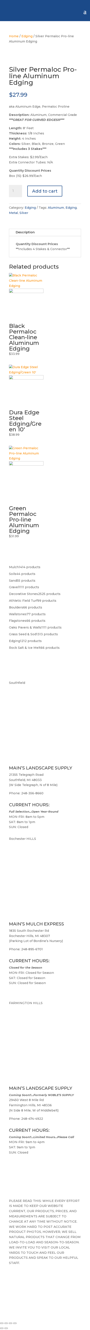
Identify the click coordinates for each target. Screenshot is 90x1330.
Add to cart (44, 191)
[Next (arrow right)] (6, 1328)
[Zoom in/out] (1, 1323)
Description (25, 232)
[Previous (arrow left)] (1, 1328)
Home (14, 36)
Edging (27, 36)
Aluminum (56, 208)
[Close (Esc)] (15, 1323)
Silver (23, 213)
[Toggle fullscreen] (6, 1323)
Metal (13, 213)
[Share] (10, 1323)
